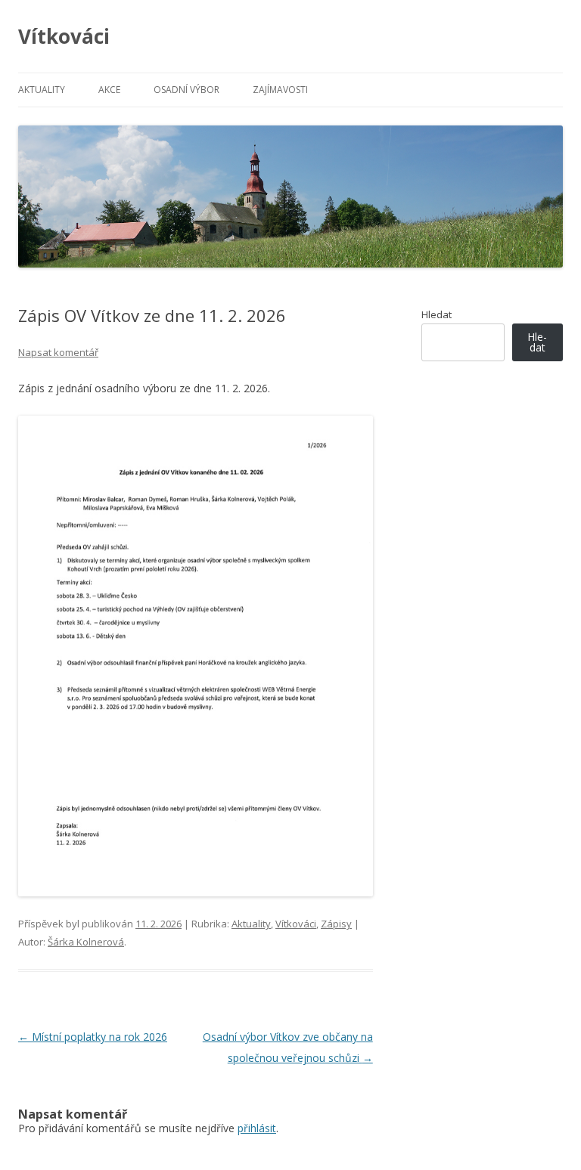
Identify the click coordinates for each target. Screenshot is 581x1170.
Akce (109, 89)
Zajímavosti (280, 89)
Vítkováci (64, 36)
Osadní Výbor (186, 89)
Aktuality (41, 89)
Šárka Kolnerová (86, 942)
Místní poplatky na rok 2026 (92, 1036)
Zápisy (336, 923)
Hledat (436, 314)
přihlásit (257, 1128)
